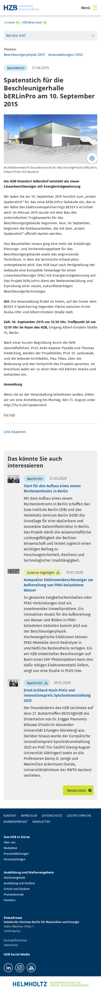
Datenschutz (52, 816)
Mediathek (10, 848)
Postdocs (10, 900)
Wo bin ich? (16, 35)
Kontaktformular (15, 940)
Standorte (11, 945)
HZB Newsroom (32, 22)
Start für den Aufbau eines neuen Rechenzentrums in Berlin (52, 488)
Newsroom (76, 790)
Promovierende (14, 894)
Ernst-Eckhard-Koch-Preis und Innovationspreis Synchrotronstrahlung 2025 (57, 695)
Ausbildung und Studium (19, 883)
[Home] (21, 7)
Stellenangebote (14, 877)
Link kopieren (15, 432)
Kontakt (10, 816)
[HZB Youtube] (31, 967)
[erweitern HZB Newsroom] (45, 22)
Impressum (29, 816)
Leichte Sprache (79, 816)
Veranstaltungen (14, 859)
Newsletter (41, 822)
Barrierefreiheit (16, 822)
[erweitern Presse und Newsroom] (17, 22)
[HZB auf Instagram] (19, 967)
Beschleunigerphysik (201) (24, 55)
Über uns (10, 842)
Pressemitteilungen (16, 853)
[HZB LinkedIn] (8, 967)
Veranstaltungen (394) (65, 55)
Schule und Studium (17, 889)
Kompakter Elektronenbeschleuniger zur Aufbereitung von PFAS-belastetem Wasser (58, 585)
